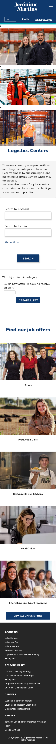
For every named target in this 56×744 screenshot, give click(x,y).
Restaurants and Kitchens (28, 494)
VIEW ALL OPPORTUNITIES (28, 615)
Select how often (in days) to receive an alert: (27, 285)
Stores (28, 385)
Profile (25, 19)
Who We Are (11, 638)
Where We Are (12, 646)
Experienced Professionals (17, 709)
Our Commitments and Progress (20, 675)
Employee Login (43, 19)
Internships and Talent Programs (28, 603)
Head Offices (28, 548)
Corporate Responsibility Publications (22, 683)
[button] (46, 7)
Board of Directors (13, 650)
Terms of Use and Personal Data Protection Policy (25, 723)
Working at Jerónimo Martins (18, 700)
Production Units (28, 439)
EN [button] (8, 19)
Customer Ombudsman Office (19, 687)
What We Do (11, 642)
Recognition (10, 658)
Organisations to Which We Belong (22, 654)
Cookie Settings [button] (12, 730)
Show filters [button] (12, 242)
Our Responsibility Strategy (18, 671)
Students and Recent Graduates (20, 704)
